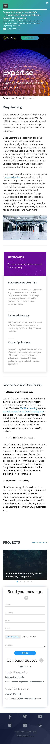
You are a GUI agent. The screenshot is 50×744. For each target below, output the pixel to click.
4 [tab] (28, 581)
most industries (12, 177)
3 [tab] (24, 581)
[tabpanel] (25, 565)
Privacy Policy (19, 731)
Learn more (11, 29)
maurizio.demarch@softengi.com (26, 698)
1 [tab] (17, 581)
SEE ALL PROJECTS (39, 543)
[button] (5, 739)
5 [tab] (31, 581)
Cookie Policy (31, 731)
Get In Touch (29, 38)
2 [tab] (20, 581)
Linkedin (4, 29)
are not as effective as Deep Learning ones (23, 411)
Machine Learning (28, 408)
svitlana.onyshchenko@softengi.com (28, 681)
